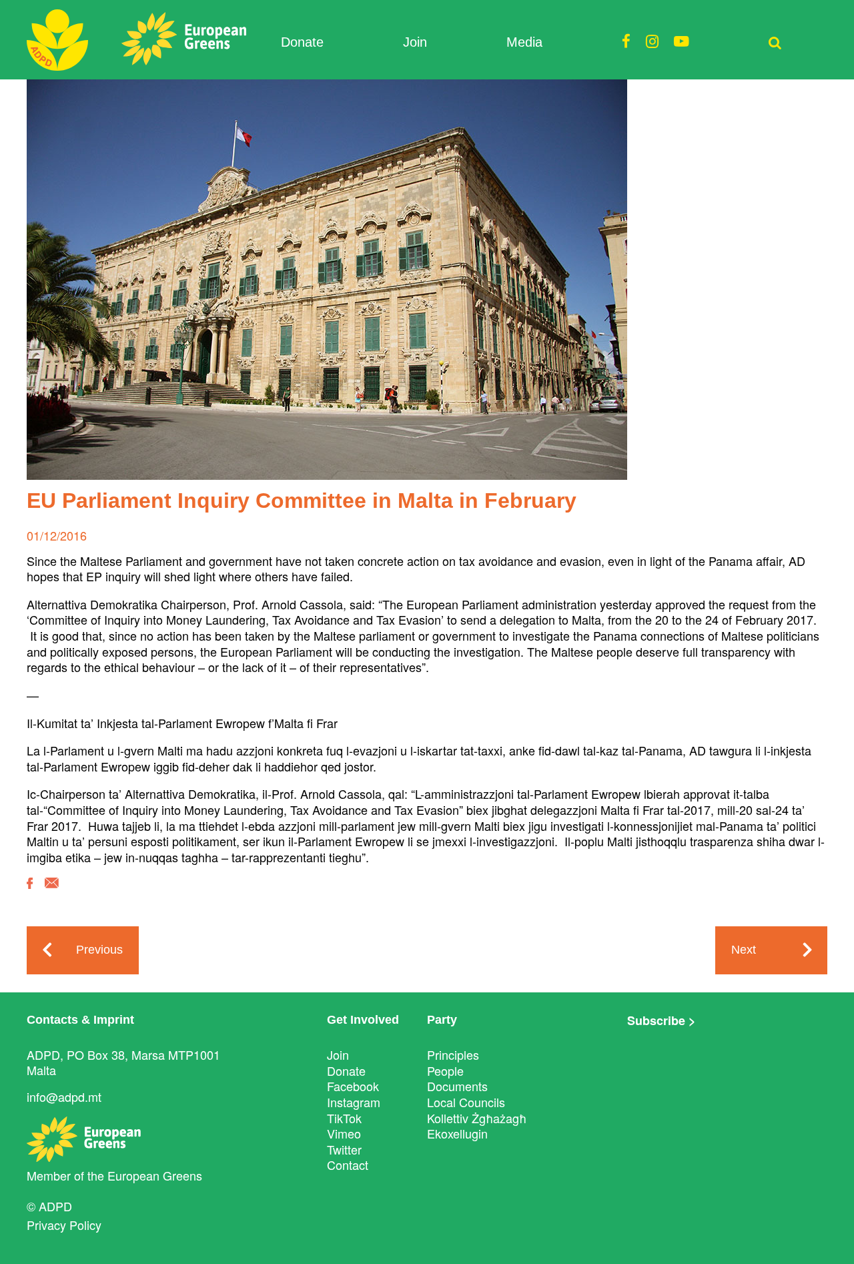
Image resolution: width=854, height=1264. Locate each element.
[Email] (52, 893)
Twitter (344, 1149)
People (445, 1070)
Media (524, 42)
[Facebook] (30, 893)
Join (415, 42)
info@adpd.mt (64, 1096)
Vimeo (344, 1133)
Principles (453, 1054)
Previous (99, 949)
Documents (457, 1085)
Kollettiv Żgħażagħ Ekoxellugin (476, 1126)
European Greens (154, 1175)
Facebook (353, 1085)
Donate (302, 42)
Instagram (353, 1102)
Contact (347, 1164)
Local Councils (466, 1102)
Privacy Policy (64, 1224)
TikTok (344, 1118)
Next (743, 949)
